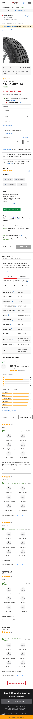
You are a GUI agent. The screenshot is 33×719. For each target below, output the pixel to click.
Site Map (22, 709)
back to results (8, 30)
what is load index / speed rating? (12, 134)
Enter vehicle (7, 149)
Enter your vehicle (10, 26)
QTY (4, 247)
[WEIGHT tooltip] (8, 315)
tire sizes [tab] (23, 276)
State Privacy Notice (10, 708)
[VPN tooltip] (6, 350)
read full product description (10, 271)
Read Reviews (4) (25, 171)
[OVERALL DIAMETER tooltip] (15, 306)
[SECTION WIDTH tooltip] (13, 292)
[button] (17, 379)
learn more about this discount (10, 205)
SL (18, 142)
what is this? (26, 137)
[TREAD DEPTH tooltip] (12, 320)
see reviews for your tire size (9, 411)
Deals (22, 7)
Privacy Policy (8, 707)
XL (28, 142)
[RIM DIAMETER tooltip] (12, 301)
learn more (12, 101)
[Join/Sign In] (24, 3)
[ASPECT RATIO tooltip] (12, 297)
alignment (10, 163)
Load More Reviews (16, 683)
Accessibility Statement (12, 709)
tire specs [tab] (10, 276)
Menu (5, 3)
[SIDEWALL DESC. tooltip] (13, 345)
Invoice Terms (23, 707)
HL (8, 142)
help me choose (7, 125)
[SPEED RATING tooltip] (12, 339)
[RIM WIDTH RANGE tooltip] (15, 310)
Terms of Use (16, 707)
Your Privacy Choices (21, 708)
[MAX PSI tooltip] (8, 334)
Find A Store (15, 7)
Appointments (6, 7)
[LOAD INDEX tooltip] (11, 324)
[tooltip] (20, 102)
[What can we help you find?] (30, 7)
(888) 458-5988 (21, 11)
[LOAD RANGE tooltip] (11, 329)
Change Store (28, 16)
